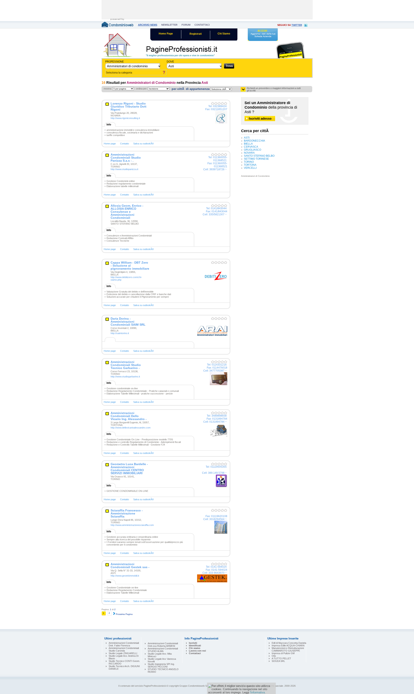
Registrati (196, 33)
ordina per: (141, 88)
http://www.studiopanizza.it (124, 169)
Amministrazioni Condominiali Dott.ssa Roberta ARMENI (163, 644)
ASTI (246, 137)
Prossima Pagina (124, 614)
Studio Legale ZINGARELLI (123, 653)
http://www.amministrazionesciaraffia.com (132, 525)
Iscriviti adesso (260, 118)
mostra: (108, 88)
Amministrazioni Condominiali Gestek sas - (130, 565)
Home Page (166, 33)
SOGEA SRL (278, 661)
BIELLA (248, 143)
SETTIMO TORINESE (256, 158)
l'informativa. (258, 692)
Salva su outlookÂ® (143, 143)
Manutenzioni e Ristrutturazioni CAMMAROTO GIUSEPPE (288, 649)
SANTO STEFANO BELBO (259, 155)
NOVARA (249, 152)
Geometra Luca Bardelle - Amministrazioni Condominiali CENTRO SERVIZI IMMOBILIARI (129, 468)
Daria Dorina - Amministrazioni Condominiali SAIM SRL (128, 321)
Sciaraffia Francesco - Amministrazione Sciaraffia (127, 513)
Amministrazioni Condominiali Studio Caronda (124, 649)
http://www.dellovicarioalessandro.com (131, 427)
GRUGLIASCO (252, 149)
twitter (297, 25)
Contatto (124, 143)
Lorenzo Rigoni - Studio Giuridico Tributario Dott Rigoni (128, 106)
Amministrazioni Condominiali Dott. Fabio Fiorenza (124, 644)
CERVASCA (251, 146)
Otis (274, 656)
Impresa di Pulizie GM (283, 653)
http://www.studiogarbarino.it (125, 376)
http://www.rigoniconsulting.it (125, 118)
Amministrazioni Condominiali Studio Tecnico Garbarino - (126, 365)
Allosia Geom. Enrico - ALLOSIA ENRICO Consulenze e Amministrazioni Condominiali (127, 211)
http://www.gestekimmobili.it (125, 575)
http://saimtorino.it (120, 333)
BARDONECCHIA (254, 140)
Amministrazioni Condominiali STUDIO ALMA (163, 649)
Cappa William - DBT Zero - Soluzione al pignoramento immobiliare (130, 265)
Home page (110, 143)
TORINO (249, 161)
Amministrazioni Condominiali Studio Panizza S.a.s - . (126, 157)
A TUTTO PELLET (281, 658)
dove (170, 61)
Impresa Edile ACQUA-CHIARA (288, 645)
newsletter (169, 24)
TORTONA (250, 164)
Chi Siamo (224, 33)
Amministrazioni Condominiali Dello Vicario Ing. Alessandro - (129, 416)
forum (186, 24)
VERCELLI (250, 167)
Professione (114, 61)
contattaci (202, 24)
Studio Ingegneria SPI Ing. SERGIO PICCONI (161, 665)
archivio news (147, 24)
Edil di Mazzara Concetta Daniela (289, 643)
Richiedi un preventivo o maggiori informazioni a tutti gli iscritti (274, 89)
